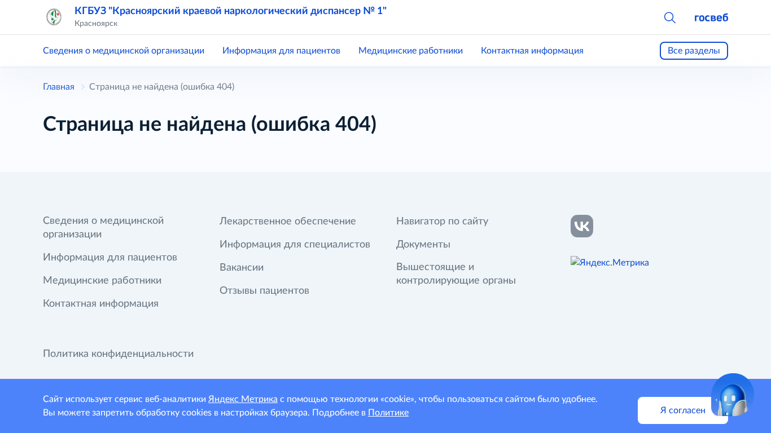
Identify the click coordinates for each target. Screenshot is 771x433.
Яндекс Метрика (243, 399)
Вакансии (242, 268)
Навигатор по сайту (442, 221)
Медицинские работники (410, 50)
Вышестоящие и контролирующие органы (456, 274)
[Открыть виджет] (732, 394)
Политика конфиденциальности (118, 354)
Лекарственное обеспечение (288, 221)
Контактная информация (532, 50)
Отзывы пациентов (264, 291)
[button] (669, 16)
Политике (388, 412)
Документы (423, 245)
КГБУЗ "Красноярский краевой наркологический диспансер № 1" (231, 11)
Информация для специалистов (295, 245)
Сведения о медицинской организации (123, 50)
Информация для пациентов (281, 50)
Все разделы (694, 50)
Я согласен (683, 410)
